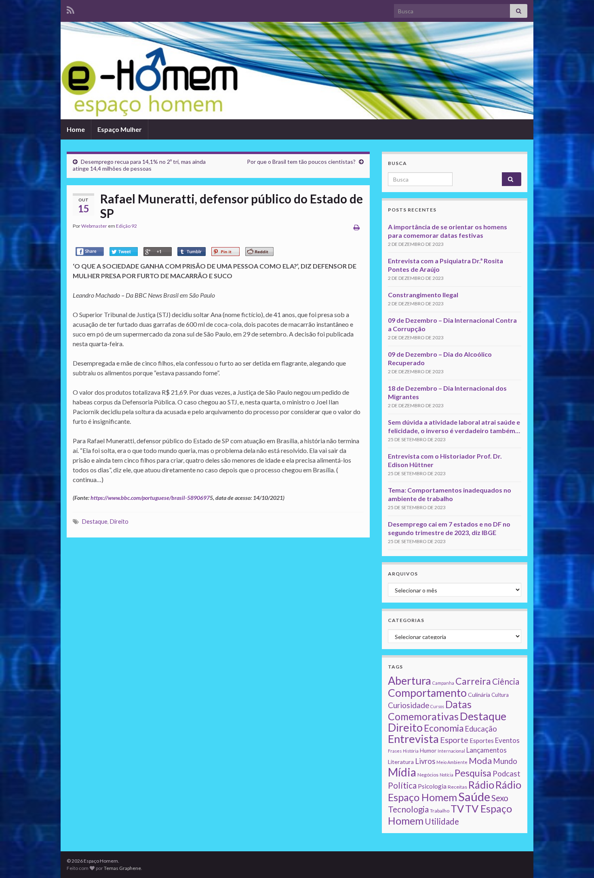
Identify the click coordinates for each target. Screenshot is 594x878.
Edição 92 (126, 226)
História (411, 750)
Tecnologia (408, 809)
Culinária (479, 694)
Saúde (474, 796)
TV (457, 808)
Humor (428, 750)
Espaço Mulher (119, 129)
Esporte (454, 740)
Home (76, 129)
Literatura (401, 761)
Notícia (446, 774)
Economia (443, 728)
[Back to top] (576, 860)
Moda (480, 760)
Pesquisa (473, 773)
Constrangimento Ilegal (423, 294)
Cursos (437, 706)
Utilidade (442, 821)
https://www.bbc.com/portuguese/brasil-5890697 (150, 497)
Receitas (457, 787)
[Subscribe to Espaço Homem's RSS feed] (70, 9)
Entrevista (413, 738)
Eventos (507, 740)
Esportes (482, 740)
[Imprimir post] (357, 227)
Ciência (505, 681)
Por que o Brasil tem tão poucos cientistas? (301, 161)
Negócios (427, 775)
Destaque (94, 521)
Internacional (451, 750)
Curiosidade (408, 705)
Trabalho (439, 811)
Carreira (473, 681)
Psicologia (432, 786)
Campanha (443, 682)
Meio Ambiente (452, 762)
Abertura (409, 680)
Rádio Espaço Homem (454, 791)
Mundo (505, 761)
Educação (481, 728)
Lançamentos (486, 750)
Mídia (402, 772)
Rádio (481, 785)
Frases (395, 750)
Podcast (506, 773)
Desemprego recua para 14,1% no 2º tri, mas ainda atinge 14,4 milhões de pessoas (139, 165)
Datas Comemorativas (430, 710)
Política (402, 785)
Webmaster (94, 226)
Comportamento (427, 692)
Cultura (500, 695)
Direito (119, 521)
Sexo (499, 798)
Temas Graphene (122, 868)
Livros (425, 761)
